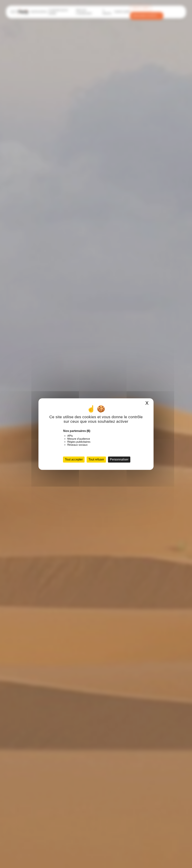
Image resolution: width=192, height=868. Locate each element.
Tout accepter (74, 459)
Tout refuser (96, 459)
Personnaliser (119, 459)
